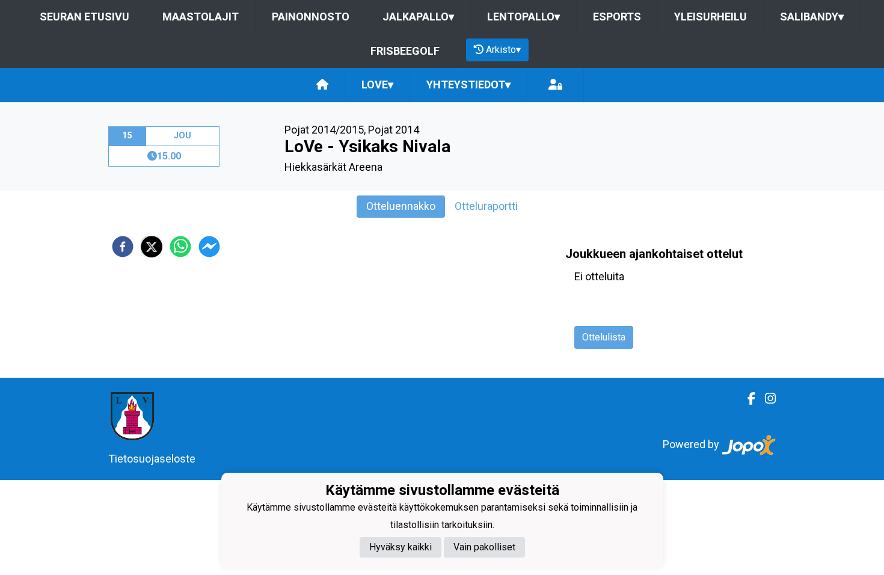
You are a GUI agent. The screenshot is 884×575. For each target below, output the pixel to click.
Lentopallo (523, 16)
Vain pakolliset (484, 547)
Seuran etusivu (84, 16)
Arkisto (503, 49)
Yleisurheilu (710, 16)
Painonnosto (310, 16)
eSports (617, 16)
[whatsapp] (180, 246)
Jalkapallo (418, 16)
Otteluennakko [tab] (400, 206)
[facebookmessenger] (209, 246)
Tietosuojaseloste (151, 458)
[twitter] (151, 246)
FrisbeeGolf (405, 51)
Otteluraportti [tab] (486, 206)
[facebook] (123, 246)
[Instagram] (765, 398)
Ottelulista (603, 337)
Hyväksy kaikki (400, 547)
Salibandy (812, 16)
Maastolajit (200, 16)
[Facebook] (746, 398)
